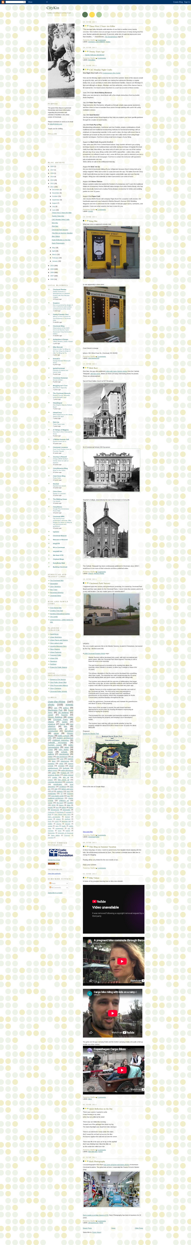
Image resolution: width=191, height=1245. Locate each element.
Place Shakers (55, 649)
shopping (61, 766)
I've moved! (56, 501)
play (65, 726)
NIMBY (50, 824)
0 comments (101, 40)
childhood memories (60, 740)
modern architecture (65, 738)
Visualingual (57, 403)
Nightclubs (51, 833)
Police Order (57, 478)
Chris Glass (57, 491)
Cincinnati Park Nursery (99, 583)
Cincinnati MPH (58, 516)
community (69, 782)
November (56, 193)
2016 (52, 173)
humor (100, 1151)
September (56, 200)
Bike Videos (94, 877)
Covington (51, 812)
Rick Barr (93, 367)
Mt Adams (60, 812)
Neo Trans (53, 589)
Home (113, 1228)
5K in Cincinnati (59, 547)
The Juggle (54, 616)
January (55, 261)
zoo (69, 828)
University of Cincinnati (65, 833)
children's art (64, 800)
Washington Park (55, 710)
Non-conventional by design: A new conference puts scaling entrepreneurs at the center (63, 307)
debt (55, 789)
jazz (68, 796)
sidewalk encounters (57, 743)
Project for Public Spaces (58, 667)
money (50, 819)
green (66, 747)
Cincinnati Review (59, 289)
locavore (70, 793)
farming (67, 817)
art (66, 729)
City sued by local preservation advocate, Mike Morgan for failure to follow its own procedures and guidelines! (62, 522)
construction (53, 731)
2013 (52, 180)
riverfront (67, 819)
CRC (50, 738)
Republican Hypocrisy (60, 387)
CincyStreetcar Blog (60, 468)
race (68, 791)
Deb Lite (56, 422)
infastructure (65, 761)
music (50, 752)
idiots (68, 805)
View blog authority (54, 873)
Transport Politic (55, 655)
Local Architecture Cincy (58, 646)
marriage (51, 830)
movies (50, 807)
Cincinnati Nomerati (60, 378)
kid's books (64, 749)
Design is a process (59, 493)
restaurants (52, 793)
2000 (52, 279)
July (53, 206)
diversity (67, 824)
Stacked (56, 484)
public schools (63, 736)
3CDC (53, 805)
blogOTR (56, 543)
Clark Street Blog (59, 476)
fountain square (55, 745)
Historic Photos (99, 573)
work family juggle (57, 796)
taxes (59, 830)
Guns (49, 821)
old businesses (93, 1223)
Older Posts (139, 1228)
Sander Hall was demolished (94, 55)
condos (54, 777)
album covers (52, 770)
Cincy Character (55, 688)
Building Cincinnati (60, 567)
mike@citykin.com (56, 124)
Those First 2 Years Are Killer (102, 26)
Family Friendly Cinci (61, 314)
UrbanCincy (57, 412)
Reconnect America (56, 592)
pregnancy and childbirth (96, 42)
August (54, 203)
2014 (52, 176)
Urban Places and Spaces (59, 640)
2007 (52, 276)
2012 (52, 183)
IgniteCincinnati (59, 368)
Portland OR (65, 773)
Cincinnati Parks (93, 837)
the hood (60, 803)
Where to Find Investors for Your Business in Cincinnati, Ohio (62, 318)
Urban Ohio (54, 658)
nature (56, 733)
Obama (51, 722)
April (54, 251)
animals (68, 812)
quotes (108, 42)
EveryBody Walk (59, 563)
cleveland (50, 837)
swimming (52, 729)
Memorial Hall (66, 821)
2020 (52, 166)
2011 (52, 187)
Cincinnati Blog (58, 326)
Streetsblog (54, 583)
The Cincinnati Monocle (61, 393)
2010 (52, 265)
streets (70, 717)
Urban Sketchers (56, 637)
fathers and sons (67, 789)
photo (101, 1223)
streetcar (51, 724)
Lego (61, 759)
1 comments (101, 868)
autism (64, 807)
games (50, 826)
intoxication (66, 810)
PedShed (53, 664)
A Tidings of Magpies (61, 430)
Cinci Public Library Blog (58, 682)
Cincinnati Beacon (60, 536)
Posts (53, 883)
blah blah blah (92, 1151)
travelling (70, 803)
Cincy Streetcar (55, 586)
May (54, 247)
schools (64, 752)
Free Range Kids (56, 608)
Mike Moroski (58, 347)
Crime (50, 749)
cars (55, 708)
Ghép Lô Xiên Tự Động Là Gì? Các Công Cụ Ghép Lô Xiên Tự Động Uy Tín (62, 351)
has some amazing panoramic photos (116, 1164)
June (54, 210)
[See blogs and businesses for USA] (53, 864)
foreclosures (55, 810)
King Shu (93, 221)
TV (62, 793)
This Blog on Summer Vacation (102, 846)
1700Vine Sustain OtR (61, 439)
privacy (58, 819)
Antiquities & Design (60, 339)
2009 (52, 269)
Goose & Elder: (58, 380)
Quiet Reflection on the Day (101, 1108)
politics (66, 708)
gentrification (57, 784)
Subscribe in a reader (55, 893)
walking (51, 754)
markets (70, 759)
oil (52, 791)
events (90, 211)
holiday (50, 756)
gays (57, 826)
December (56, 189)
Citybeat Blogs (58, 559)
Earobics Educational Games (60, 614)
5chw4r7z (56, 359)
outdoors (60, 791)
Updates (56, 532)
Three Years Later (59, 424)
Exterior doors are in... (60, 441)
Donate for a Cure (54, 860)
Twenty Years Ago (96, 51)
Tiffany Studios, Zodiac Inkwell (63, 341)
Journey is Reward (60, 457)
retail (49, 814)
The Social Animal (111, 37)
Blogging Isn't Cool (60, 385)
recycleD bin (57, 551)
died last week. (95, 373)
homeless (51, 763)
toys (57, 807)
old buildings (63, 713)
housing (64, 715)
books (71, 807)
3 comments (101, 356)
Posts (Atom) (96, 1232)
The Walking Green (60, 499)
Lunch (57, 821)
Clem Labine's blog (56, 643)
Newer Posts (87, 1228)
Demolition (91, 60)
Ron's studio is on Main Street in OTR (95, 1215)
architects (62, 786)
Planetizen (53, 661)
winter (61, 763)
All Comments (56, 887)
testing (68, 830)
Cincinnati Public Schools (58, 691)
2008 (52, 272)
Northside (66, 768)
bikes (90, 1099)
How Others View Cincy (62, 814)
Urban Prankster (55, 652)
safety (54, 773)
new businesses (93, 358)
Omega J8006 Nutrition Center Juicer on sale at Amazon (60, 460)
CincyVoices (57, 507)
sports (50, 803)
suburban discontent (55, 782)
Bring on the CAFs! (59, 470)
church (90, 573)
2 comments (101, 209)
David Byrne (54, 634)
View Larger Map (88, 831)
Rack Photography (97, 1161)
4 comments (101, 58)
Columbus (67, 835)
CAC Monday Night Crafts (100, 69)
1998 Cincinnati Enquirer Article (94, 653)
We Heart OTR (58, 555)
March (54, 254)
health (64, 826)
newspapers (59, 828)
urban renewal (68, 775)
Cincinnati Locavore (60, 447)
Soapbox (56, 303)
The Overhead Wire (56, 580)
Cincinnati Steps (55, 595)
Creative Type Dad (56, 610)
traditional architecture (55, 798)
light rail (66, 777)
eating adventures (67, 770)
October (55, 196)
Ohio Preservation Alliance (59, 685)
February (55, 258)
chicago (58, 824)
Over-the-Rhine (56, 701)
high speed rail (63, 780)
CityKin (53, 7)
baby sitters (55, 835)
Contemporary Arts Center (112, 73)
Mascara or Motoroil (60, 539)
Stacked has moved (59, 486)
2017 (52, 170)
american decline (54, 775)
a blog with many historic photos (116, 371)
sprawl (50, 715)
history (61, 805)
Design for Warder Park (91, 733)
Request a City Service (58, 679)
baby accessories (54, 817)
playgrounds (64, 754)
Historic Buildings (55, 717)
